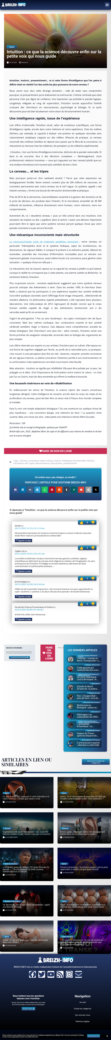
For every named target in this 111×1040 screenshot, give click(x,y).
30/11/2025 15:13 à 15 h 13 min (30, 528)
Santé (11, 47)
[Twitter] (41, 974)
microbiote (18, 463)
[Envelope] (78, 974)
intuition (90, 460)
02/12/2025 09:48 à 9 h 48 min (29, 609)
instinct (57, 460)
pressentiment (70, 463)
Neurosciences (43, 463)
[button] (107, 4)
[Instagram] (69, 974)
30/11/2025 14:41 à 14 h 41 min (30, 553)
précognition (56, 463)
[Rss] (60, 974)
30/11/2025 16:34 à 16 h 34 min (30, 584)
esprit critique (46, 460)
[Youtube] (51, 974)
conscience (33, 460)
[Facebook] (32, 974)
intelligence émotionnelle (74, 460)
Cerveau (23, 460)
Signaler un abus (24, 541)
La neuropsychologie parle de (43, 241)
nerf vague (30, 463)
